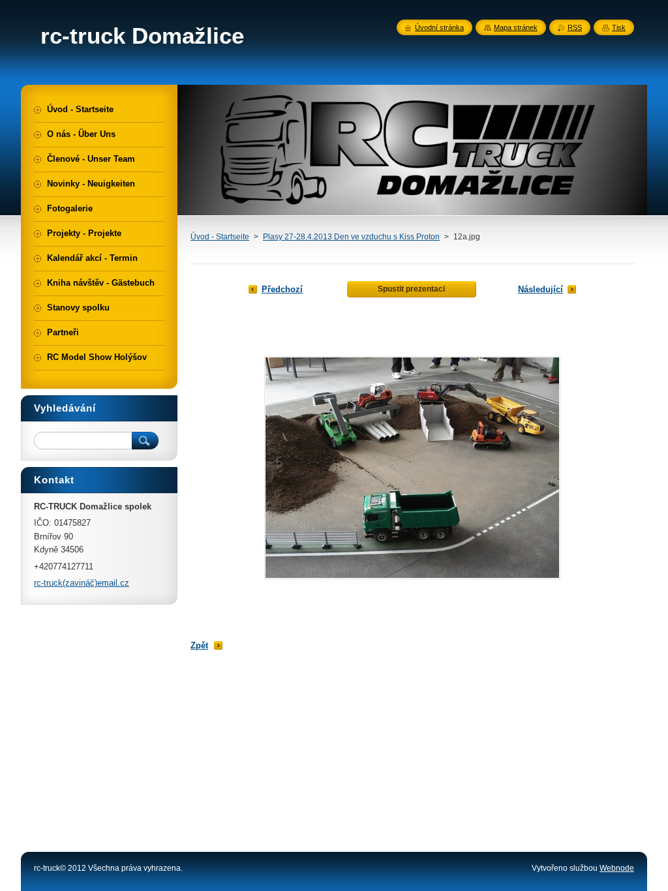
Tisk (619, 27)
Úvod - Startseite (219, 237)
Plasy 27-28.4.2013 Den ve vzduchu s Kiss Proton (351, 237)
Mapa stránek (516, 27)
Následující (540, 289)
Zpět (199, 645)
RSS (575, 27)
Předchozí (282, 289)
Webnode (617, 868)
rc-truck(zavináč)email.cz (81, 583)
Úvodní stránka (439, 27)
